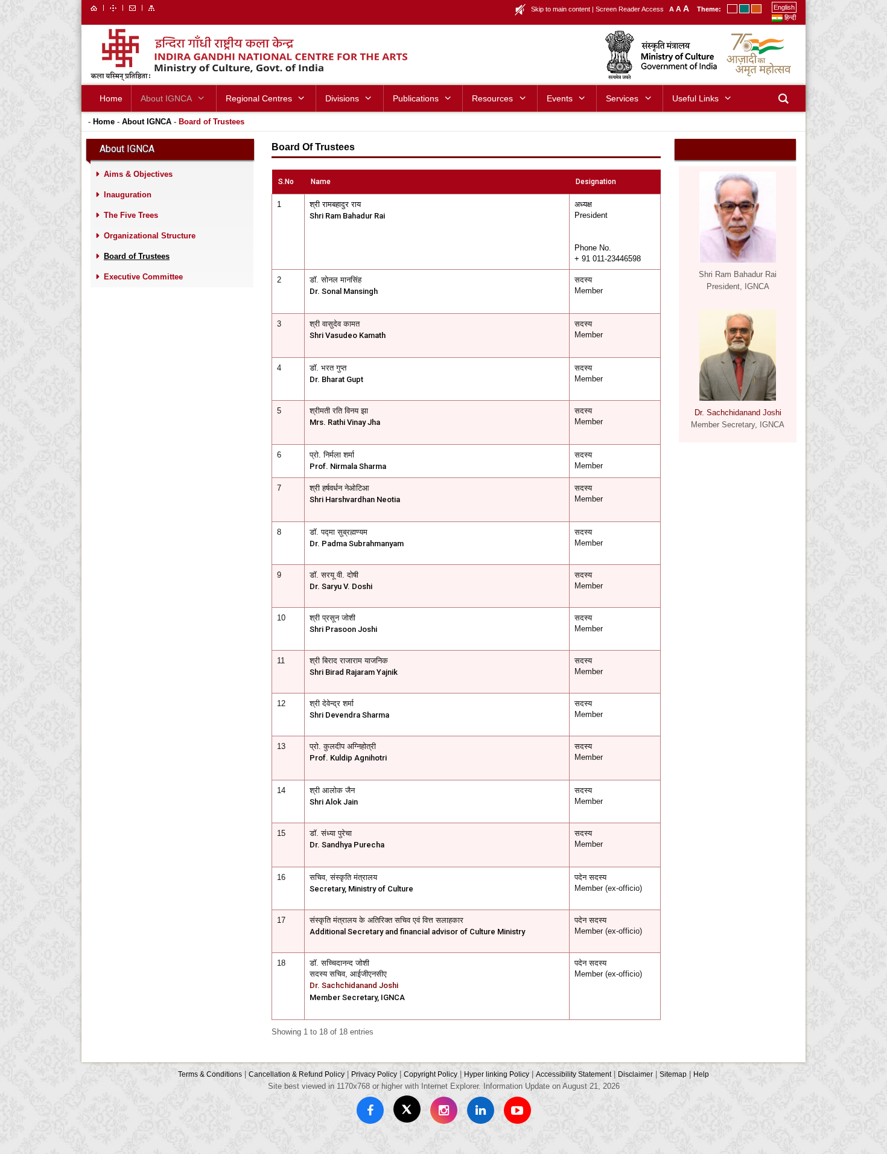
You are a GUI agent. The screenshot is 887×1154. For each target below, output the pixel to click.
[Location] (113, 7)
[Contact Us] (132, 7)
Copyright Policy (430, 1074)
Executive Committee (143, 276)
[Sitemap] (151, 7)
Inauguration (127, 194)
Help (701, 1074)
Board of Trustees (211, 121)
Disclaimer (635, 1074)
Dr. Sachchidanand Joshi (354, 985)
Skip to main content (560, 9)
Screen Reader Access (630, 9)
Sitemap (673, 1074)
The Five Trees (131, 215)
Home (104, 121)
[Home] (94, 7)
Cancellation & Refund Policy (297, 1074)
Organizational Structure (150, 235)
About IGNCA (146, 121)
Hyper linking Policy (496, 1074)
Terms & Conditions (210, 1074)
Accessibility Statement (573, 1074)
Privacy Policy (374, 1074)
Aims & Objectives (138, 174)
